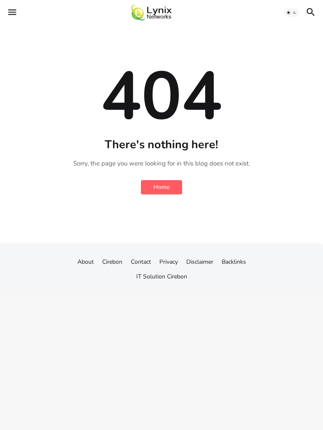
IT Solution (150, 277)
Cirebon (177, 277)
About (85, 262)
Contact (141, 262)
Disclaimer (199, 262)
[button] (11, 12)
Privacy (168, 262)
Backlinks (234, 262)
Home (161, 187)
